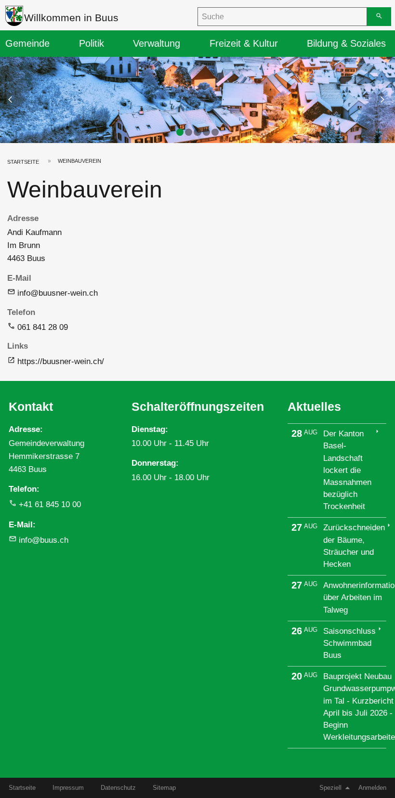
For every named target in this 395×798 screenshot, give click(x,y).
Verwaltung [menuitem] (156, 43)
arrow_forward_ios (387, 100)
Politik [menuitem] (91, 43)
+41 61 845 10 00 (50, 504)
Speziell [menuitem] (330, 787)
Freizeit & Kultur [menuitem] (244, 43)
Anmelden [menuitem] (372, 787)
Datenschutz (118, 787)
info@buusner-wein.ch (57, 293)
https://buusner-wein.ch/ (60, 361)
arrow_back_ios (16, 100)
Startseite (23, 162)
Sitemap (164, 787)
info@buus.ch (43, 540)
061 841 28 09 (42, 327)
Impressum (68, 787)
